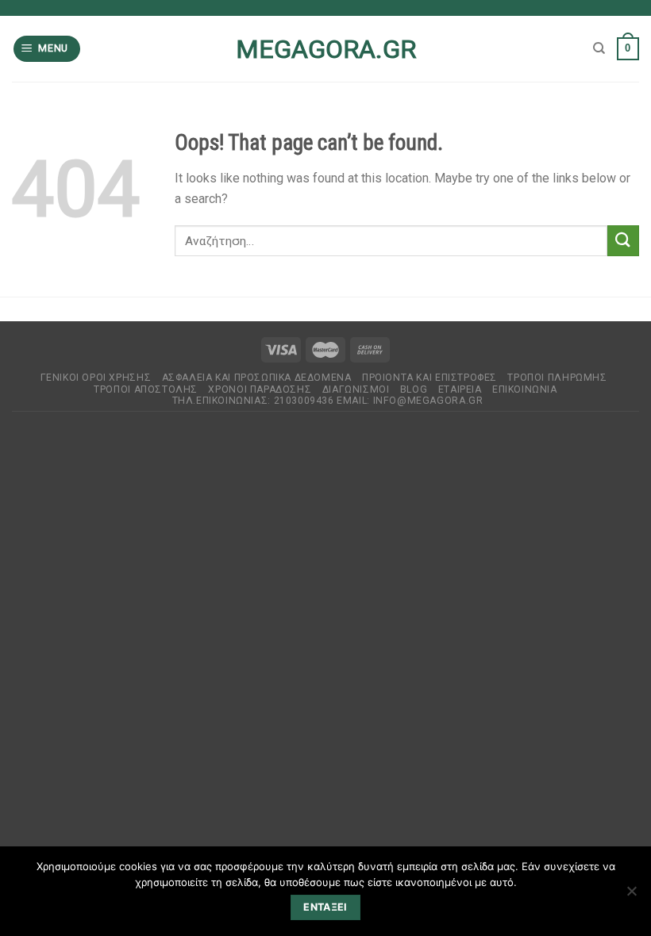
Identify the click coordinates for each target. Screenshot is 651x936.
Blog (413, 389)
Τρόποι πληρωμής (557, 377)
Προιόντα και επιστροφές (429, 377)
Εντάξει (325, 907)
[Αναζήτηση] (599, 48)
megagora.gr (326, 49)
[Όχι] (631, 895)
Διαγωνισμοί (356, 389)
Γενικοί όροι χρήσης (96, 377)
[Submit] (623, 240)
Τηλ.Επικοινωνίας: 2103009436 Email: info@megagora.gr (327, 400)
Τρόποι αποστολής (146, 389)
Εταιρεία (460, 389)
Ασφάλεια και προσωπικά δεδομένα (257, 377)
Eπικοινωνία (524, 389)
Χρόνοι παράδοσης (259, 389)
